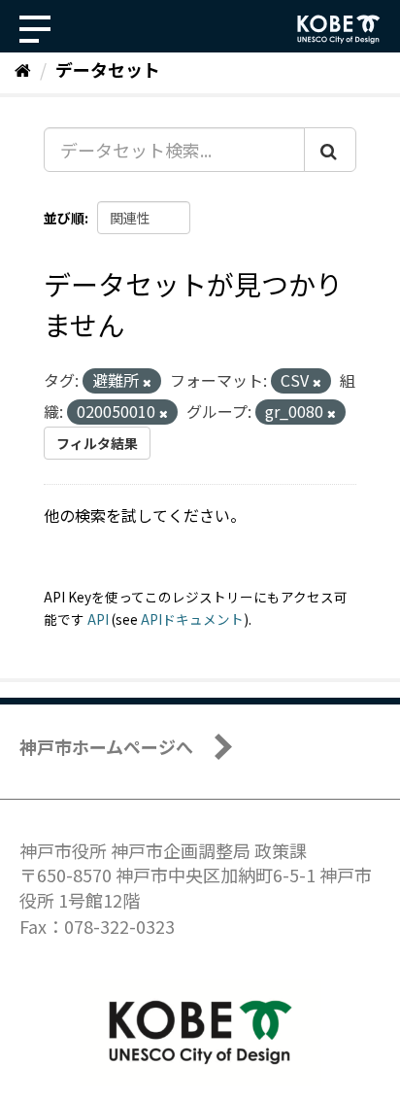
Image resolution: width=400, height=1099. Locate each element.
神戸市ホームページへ (106, 746)
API (98, 619)
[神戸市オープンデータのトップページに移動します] (339, 29)
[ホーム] (23, 69)
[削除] (147, 382)
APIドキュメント (192, 619)
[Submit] (330, 149)
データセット (107, 69)
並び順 (64, 217)
